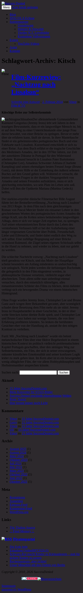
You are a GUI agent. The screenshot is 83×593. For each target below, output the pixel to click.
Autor (13, 47)
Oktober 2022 (18, 474)
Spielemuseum (19, 21)
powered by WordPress (16, 589)
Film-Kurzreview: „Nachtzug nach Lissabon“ (36, 84)
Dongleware (25, 25)
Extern (14, 40)
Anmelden (16, 501)
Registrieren (17, 497)
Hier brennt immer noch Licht (29, 403)
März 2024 (17, 456)
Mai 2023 (16, 467)
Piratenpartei (24, 539)
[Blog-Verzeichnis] (30, 579)
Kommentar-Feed (21, 508)
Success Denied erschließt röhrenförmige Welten (40, 395)
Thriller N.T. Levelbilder (33, 32)
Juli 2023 (15, 463)
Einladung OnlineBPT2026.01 (29, 550)
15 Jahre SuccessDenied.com (28, 388)
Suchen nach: (10, 372)
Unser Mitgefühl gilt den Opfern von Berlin (37, 565)
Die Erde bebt (18, 546)
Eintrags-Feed (18, 504)
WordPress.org (19, 512)
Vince (73, 102)
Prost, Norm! (18, 399)
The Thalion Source (22, 527)
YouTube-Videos (28, 43)
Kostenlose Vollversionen (34, 36)
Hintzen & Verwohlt (31, 29)
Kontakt (15, 51)
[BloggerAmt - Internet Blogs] (49, 579)
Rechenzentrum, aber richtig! (28, 561)
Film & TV (18, 105)
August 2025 (18, 449)
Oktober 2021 (18, 481)
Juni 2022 (16, 478)
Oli (12, 429)
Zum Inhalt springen (25, 7)
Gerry (13, 422)
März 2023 (17, 470)
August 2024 (18, 452)
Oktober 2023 (18, 459)
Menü (6, 7)
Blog (13, 14)
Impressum (9, 586)
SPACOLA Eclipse (22, 18)
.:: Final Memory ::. (22, 531)
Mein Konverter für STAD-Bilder (31, 392)
